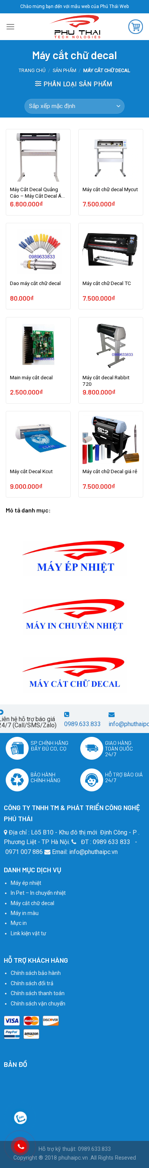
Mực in (19, 923)
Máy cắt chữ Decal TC (107, 283)
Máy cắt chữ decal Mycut (110, 189)
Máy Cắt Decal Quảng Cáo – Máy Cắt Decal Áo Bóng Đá (37, 193)
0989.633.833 (82, 724)
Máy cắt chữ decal (32, 903)
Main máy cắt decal (31, 377)
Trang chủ (32, 70)
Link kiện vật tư (28, 933)
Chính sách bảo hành (36, 973)
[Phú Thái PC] (74, 26)
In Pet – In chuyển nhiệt (38, 893)
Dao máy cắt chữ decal (35, 283)
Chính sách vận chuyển (38, 1003)
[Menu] (10, 26)
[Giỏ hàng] (135, 27)
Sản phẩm (64, 70)
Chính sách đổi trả (32, 983)
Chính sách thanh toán (38, 993)
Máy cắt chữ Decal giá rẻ (110, 471)
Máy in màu (25, 913)
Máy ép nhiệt (26, 883)
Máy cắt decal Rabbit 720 (106, 380)
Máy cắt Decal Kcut (31, 471)
